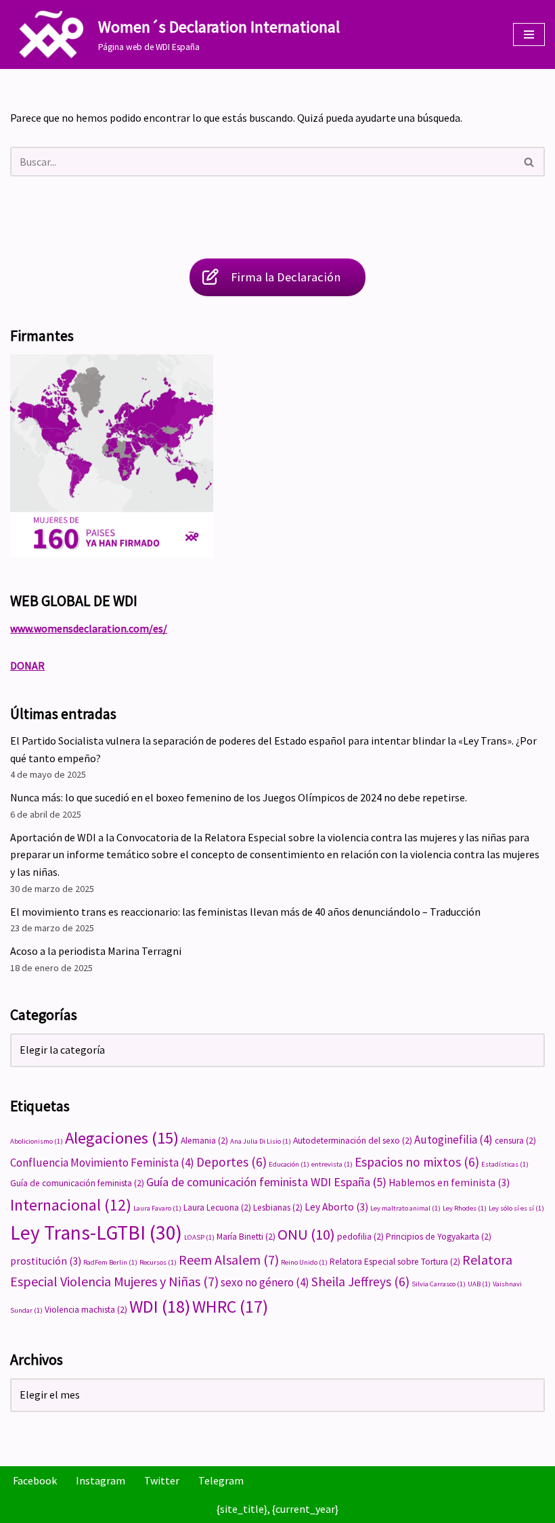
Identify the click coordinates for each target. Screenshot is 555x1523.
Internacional (70, 1205)
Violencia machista (86, 1309)
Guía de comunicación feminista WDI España (266, 1182)
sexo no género (265, 1282)
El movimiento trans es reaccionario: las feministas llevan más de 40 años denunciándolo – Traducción (245, 911)
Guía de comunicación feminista (77, 1183)
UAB (479, 1284)
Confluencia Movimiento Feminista (102, 1162)
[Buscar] (529, 162)
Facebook (35, 1480)
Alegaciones (122, 1137)
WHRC (230, 1306)
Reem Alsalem (229, 1259)
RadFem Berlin (110, 1262)
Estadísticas (505, 1164)
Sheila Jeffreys (360, 1281)
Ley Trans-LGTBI (96, 1232)
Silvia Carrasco (439, 1284)
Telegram (221, 1480)
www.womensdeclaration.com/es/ (88, 628)
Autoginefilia (453, 1139)
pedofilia (360, 1236)
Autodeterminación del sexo (352, 1140)
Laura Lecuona (217, 1207)
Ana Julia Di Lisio (260, 1141)
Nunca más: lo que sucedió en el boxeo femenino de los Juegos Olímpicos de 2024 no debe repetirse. (238, 797)
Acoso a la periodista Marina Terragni (95, 951)
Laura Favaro (157, 1208)
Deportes (231, 1162)
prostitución (45, 1261)
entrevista (332, 1164)
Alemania (204, 1140)
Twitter (161, 1480)
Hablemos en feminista (449, 1182)
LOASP (199, 1237)
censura (515, 1140)
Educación (289, 1164)
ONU (306, 1234)
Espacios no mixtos (417, 1162)
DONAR (27, 665)
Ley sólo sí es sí (516, 1208)
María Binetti (246, 1236)
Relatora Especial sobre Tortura (395, 1261)
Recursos (158, 1262)
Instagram (100, 1480)
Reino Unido (304, 1262)
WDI (159, 1306)
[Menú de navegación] (529, 34)
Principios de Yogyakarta (438, 1236)
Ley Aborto (336, 1206)
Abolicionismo (36, 1141)
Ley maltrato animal (405, 1208)
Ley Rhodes (465, 1208)
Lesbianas (278, 1207)
